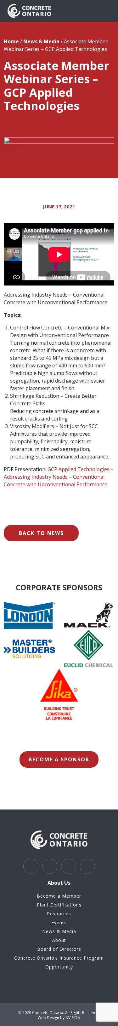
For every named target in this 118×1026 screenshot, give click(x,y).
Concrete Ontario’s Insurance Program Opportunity (59, 962)
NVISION (72, 1017)
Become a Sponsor (59, 759)
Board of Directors (59, 949)
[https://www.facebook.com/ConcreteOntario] (87, 866)
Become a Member (59, 896)
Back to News (41, 533)
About (59, 940)
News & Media (41, 41)
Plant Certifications (59, 905)
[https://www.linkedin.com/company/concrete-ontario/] (49, 866)
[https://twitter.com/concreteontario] (30, 866)
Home (11, 41)
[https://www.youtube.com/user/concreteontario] (68, 866)
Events (59, 922)
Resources (59, 914)
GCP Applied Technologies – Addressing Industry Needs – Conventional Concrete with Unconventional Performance (59, 477)
